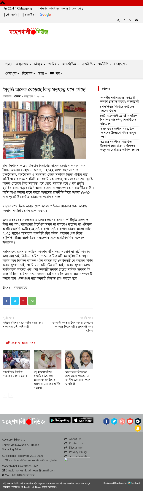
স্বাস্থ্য (41, 73)
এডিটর (17, 96)
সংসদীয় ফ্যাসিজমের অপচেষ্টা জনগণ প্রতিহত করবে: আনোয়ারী (119, 100)
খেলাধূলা (10, 73)
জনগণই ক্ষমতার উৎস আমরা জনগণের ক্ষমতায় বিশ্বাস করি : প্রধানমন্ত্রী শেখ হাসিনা (73, 327)
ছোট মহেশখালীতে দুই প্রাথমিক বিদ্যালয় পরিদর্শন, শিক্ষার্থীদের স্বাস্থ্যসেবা (118, 120)
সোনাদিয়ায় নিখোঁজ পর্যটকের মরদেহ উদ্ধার (15, 374)
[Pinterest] (23, 301)
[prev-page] (5, 395)
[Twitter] (130, 20)
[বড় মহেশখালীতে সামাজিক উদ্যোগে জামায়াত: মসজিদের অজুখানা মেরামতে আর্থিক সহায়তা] (47, 359)
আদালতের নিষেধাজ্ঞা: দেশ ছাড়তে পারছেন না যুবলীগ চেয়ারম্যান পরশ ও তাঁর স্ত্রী (77, 378)
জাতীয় (52, 64)
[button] (118, 20)
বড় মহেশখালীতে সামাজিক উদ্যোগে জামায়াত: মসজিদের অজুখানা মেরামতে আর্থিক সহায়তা (47, 380)
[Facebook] (124, 20)
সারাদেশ (119, 64)
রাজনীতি (87, 64)
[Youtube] (136, 20)
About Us (75, 439)
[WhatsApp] (32, 301)
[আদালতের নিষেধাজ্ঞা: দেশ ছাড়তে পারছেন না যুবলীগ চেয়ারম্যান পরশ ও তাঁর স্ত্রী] (79, 359)
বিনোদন (27, 73)
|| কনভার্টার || (29, 15)
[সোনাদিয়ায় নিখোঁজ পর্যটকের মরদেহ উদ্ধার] (16, 359)
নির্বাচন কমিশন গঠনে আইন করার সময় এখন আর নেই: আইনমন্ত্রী (23, 325)
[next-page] (11, 395)
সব (58, 73)
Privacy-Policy (78, 452)
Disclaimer (76, 447)
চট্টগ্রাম (38, 64)
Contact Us (76, 443)
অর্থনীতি (103, 64)
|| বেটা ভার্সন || (11, 15)
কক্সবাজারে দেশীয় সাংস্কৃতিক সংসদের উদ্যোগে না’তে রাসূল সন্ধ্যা (118, 133)
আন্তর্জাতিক (69, 64)
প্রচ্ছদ (8, 64)
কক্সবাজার (22, 64)
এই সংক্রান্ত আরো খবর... (22, 343)
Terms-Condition (79, 456)
